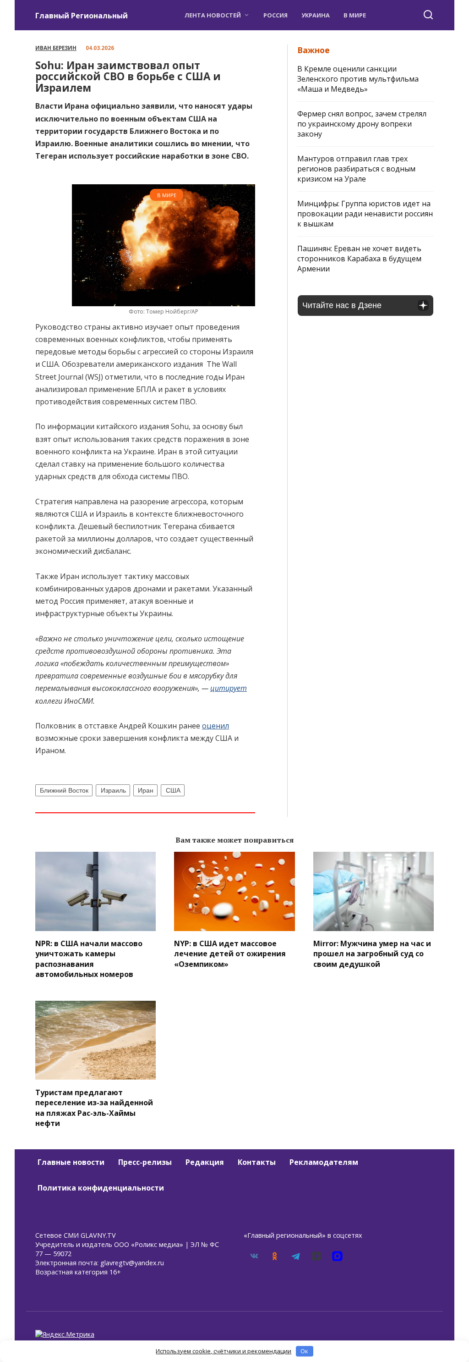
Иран (145, 790)
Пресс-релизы (145, 1162)
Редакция (204, 1162)
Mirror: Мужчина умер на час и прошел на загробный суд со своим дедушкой (372, 953)
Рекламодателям (323, 1162)
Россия (275, 15)
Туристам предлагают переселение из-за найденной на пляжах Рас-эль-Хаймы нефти (94, 1107)
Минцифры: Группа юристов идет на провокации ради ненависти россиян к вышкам (365, 214)
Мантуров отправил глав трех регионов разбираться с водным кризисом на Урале (356, 169)
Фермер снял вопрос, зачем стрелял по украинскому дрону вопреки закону (361, 124)
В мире (355, 15)
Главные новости (71, 1162)
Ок (304, 1351)
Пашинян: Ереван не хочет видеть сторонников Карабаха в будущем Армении (359, 258)
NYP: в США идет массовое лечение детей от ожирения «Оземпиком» (230, 953)
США (173, 790)
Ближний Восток (64, 790)
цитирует (228, 688)
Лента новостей (213, 15)
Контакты (257, 1162)
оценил (215, 726)
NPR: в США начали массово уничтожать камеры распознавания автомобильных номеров (88, 958)
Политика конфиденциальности (101, 1188)
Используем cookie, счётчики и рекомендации (223, 1351)
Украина (315, 15)
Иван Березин (55, 47)
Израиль (113, 790)
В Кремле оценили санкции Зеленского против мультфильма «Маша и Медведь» (358, 79)
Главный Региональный (81, 16)
